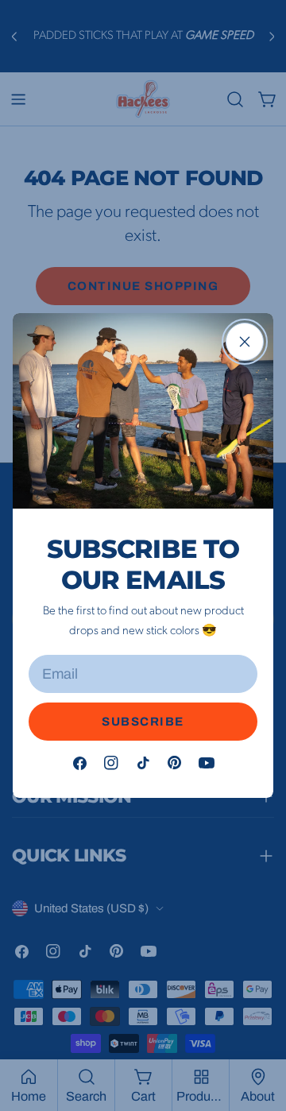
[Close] (245, 342)
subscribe (143, 721)
